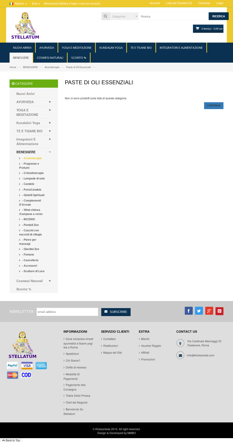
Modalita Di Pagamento (71, 376)
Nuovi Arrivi (25, 93)
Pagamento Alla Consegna (74, 387)
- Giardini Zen (30, 249)
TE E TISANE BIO (29, 131)
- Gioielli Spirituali (32, 195)
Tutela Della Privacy (78, 395)
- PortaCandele (31, 189)
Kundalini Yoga (28, 122)
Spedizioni (72, 353)
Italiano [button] (19, 3)
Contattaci (109, 339)
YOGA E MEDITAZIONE (27, 112)
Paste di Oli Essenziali (78, 67)
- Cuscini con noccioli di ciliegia (30, 232)
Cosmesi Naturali (29, 280)
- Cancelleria (29, 260)
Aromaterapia (52, 67)
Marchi (145, 339)
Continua (213, 105)
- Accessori (29, 265)
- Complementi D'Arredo (30, 202)
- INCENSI (28, 219)
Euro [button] (35, 3)
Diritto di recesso (76, 367)
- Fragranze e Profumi (29, 165)
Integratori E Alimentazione (27, 141)
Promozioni (148, 359)
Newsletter (21, 311)
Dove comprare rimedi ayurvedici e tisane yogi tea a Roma (78, 343)
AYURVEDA (25, 102)
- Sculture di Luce (33, 271)
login (74, 3)
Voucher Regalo (151, 345)
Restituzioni (110, 345)
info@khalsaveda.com (200, 355)
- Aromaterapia (31, 158)
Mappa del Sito (112, 352)
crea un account (90, 3)
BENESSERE (30, 67)
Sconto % (23, 289)
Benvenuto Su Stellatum (73, 411)
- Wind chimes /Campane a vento (31, 212)
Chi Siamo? (73, 360)
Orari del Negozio (77, 402)
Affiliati (145, 352)
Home (13, 67)
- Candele (27, 184)
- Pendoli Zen (30, 225)
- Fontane (27, 254)
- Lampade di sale (33, 178)
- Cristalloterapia (32, 173)
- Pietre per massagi (27, 242)
